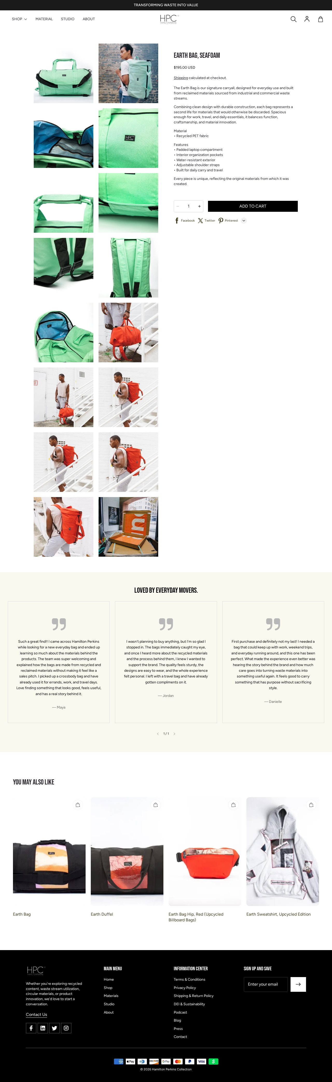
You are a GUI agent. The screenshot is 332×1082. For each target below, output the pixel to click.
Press (178, 1029)
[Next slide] (174, 734)
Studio (109, 1004)
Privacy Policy (185, 988)
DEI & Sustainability (189, 1004)
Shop (108, 988)
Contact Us (36, 1014)
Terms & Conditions (189, 979)
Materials (111, 996)
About (109, 1012)
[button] (293, 19)
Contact (180, 1037)
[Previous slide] (157, 734)
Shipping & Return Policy (193, 996)
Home (109, 979)
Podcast (180, 1012)
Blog (177, 1020)
